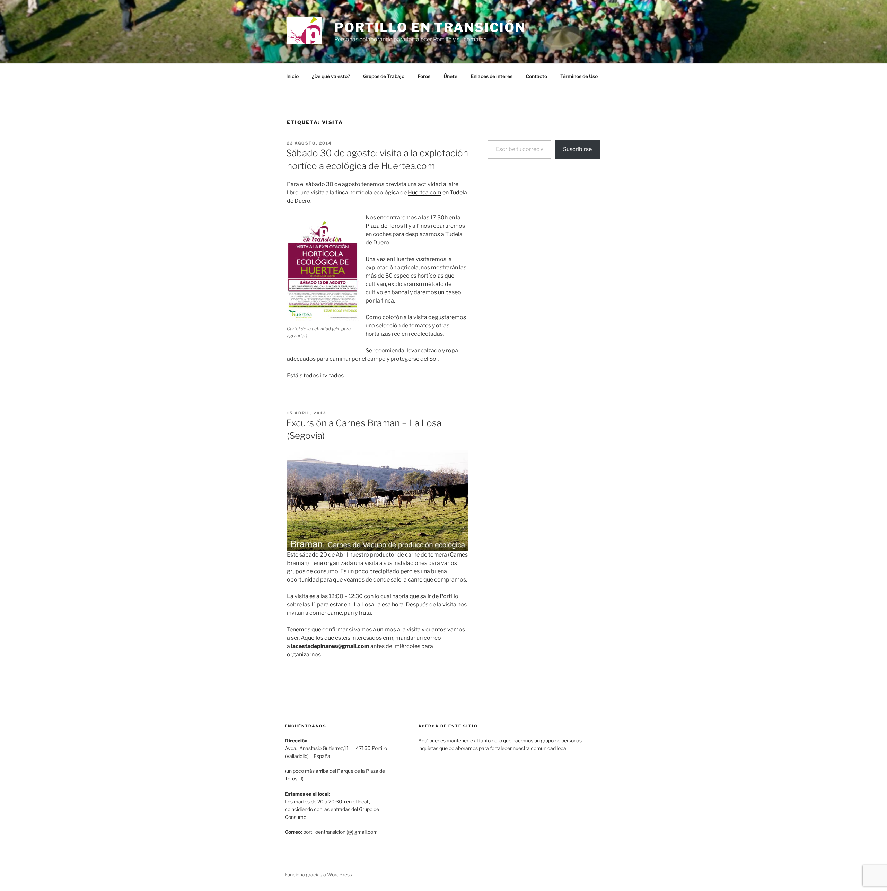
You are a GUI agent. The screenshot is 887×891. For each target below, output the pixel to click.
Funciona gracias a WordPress (318, 874)
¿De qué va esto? (331, 76)
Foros (424, 76)
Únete (450, 76)
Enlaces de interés (491, 76)
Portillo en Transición (430, 27)
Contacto (536, 76)
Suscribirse (577, 149)
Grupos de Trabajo (383, 76)
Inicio (292, 76)
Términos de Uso (579, 76)
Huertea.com (424, 192)
